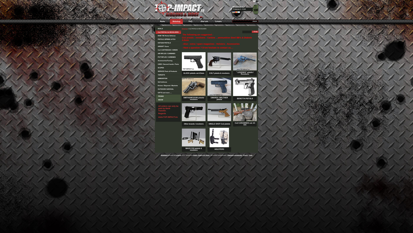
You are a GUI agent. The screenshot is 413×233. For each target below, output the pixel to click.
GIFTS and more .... (165, 93)
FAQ (190, 21)
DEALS (160, 28)
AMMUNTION (162, 78)
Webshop (176, 21)
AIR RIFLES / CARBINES (166, 53)
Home (162, 21)
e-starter (178, 155)
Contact (218, 21)
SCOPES (161, 68)
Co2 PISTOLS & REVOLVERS (168, 32)
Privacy (245, 155)
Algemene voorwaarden (234, 155)
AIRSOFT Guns (163, 46)
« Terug (255, 31)
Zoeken (255, 21)
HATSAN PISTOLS (164, 43)
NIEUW (160, 100)
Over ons (204, 21)
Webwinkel (164, 155)
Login (250, 155)
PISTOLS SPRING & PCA (166, 39)
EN (257, 1)
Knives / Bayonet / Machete (168, 85)
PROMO (161, 96)
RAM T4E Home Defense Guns (167, 36)
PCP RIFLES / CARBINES (167, 57)
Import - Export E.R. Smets (179, 9)
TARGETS (161, 75)
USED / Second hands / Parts (168, 64)
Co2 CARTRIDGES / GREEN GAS (168, 50)
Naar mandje (246, 9)
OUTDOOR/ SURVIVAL (166, 89)
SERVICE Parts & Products (167, 71)
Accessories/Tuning (165, 60)
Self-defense (162, 82)
